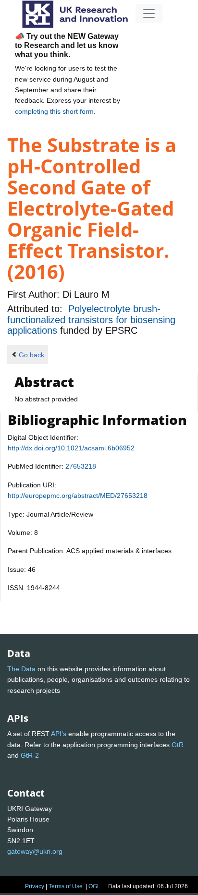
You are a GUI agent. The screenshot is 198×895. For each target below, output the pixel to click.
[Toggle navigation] (149, 13)
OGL (94, 886)
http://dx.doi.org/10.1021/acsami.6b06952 (71, 448)
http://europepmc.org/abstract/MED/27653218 (78, 495)
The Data (21, 669)
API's (58, 734)
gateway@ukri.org (34, 851)
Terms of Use (66, 886)
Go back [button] (31, 355)
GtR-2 (30, 755)
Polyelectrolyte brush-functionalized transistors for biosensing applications (91, 319)
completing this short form (54, 111)
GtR (178, 745)
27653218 (80, 466)
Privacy (34, 886)
